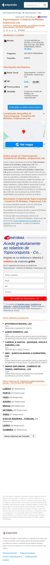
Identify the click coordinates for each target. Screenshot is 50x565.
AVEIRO (7, 401)
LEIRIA (6, 425)
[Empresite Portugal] (9, 6)
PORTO (6, 393)
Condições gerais (23, 304)
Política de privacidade (21, 306)
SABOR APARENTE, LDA (16, 332)
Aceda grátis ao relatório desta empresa (25, 107)
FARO (6, 397)
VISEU (6, 414)
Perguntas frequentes (10, 553)
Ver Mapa (28, 49)
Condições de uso (31, 556)
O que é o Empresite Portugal (12, 556)
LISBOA (7, 389)
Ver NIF (36, 82)
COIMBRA (8, 430)
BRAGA (7, 406)
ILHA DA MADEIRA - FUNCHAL (19, 419)
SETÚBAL (8, 410)
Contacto (6, 560)
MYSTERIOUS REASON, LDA (18, 324)
